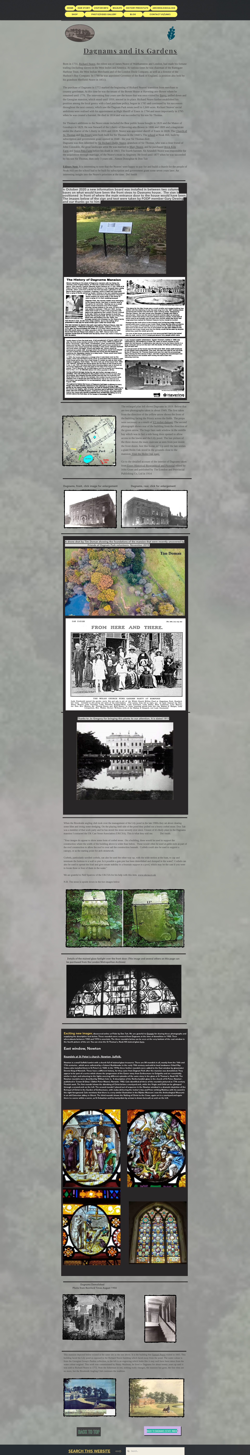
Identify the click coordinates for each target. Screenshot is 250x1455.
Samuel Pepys (158, 1354)
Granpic (150, 1033)
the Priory (86, 134)
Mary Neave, (137, 146)
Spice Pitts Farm (83, 150)
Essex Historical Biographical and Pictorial (151, 465)
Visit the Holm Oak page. (145, 453)
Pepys (163, 95)
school (151, 134)
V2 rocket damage (163, 422)
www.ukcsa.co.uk (147, 875)
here (142, 1042)
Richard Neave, (87, 63)
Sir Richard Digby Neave (112, 142)
